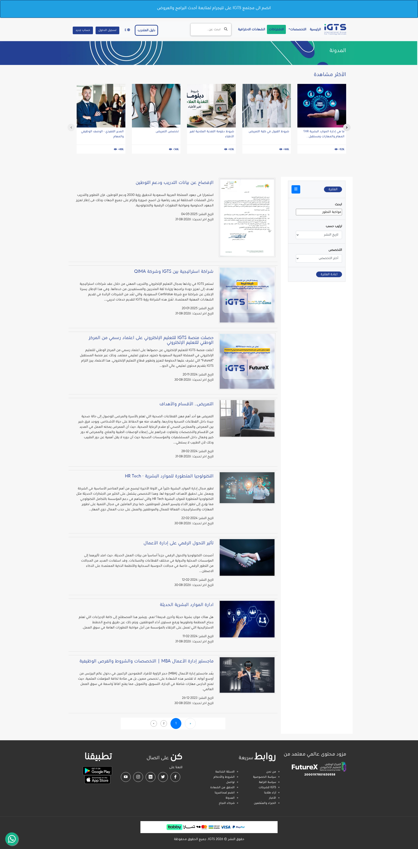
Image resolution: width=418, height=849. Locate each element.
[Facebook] (175, 777)
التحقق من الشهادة (222, 787)
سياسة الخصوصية (264, 777)
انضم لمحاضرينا (225, 792)
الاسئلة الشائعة (225, 771)
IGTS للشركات (267, 787)
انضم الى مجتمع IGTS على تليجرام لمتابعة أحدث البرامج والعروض (214, 8)
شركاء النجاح (227, 803)
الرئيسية (314, 29)
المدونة (230, 798)
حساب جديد (83, 30)
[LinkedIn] (150, 777)
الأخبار (272, 798)
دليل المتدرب (146, 30)
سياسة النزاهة (267, 782)
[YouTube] (126, 777)
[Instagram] (138, 777)
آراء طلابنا (270, 792)
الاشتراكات (276, 29)
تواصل (230, 782)
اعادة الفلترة (329, 274)
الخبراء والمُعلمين (265, 803)
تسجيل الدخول (107, 30)
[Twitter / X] (163, 777)
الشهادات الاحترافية (250, 29)
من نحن (271, 771)
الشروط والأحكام (224, 777)
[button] (296, 189)
